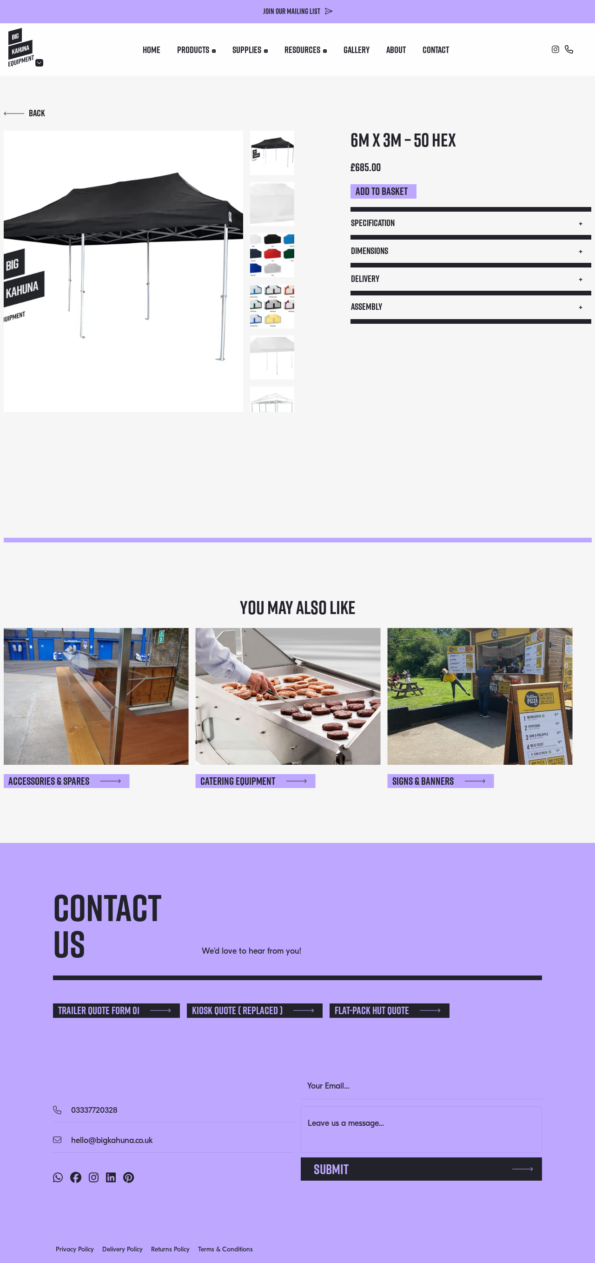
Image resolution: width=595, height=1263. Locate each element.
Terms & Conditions (225, 1249)
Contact (436, 49)
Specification (373, 222)
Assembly (366, 306)
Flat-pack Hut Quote (372, 1010)
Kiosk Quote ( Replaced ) (237, 1010)
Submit (331, 1169)
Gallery (357, 49)
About (396, 49)
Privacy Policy (75, 1249)
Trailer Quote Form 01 (98, 1010)
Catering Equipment (237, 781)
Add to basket (382, 191)
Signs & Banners (423, 781)
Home (151, 49)
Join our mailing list (291, 11)
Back (37, 113)
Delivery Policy (122, 1249)
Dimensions (369, 250)
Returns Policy (170, 1249)
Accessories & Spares (48, 781)
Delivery (365, 278)
